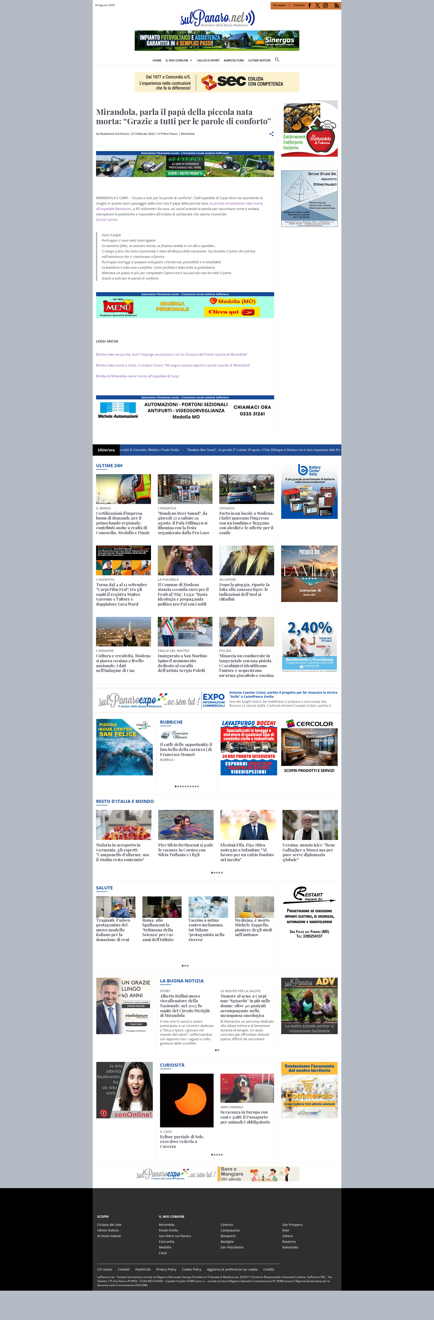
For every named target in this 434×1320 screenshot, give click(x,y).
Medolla (165, 1247)
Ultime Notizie (108, 1230)
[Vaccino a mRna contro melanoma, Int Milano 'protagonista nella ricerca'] (208, 907)
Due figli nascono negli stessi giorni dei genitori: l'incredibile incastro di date (246, 1117)
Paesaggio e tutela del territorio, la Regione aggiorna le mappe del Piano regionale (182, 1119)
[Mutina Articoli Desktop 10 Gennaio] (185, 318)
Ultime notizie (259, 60)
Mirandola (188, 134)
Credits (268, 1269)
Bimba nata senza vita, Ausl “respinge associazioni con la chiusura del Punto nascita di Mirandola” (171, 354)
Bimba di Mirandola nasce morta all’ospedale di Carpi (137, 376)
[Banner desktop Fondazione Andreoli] (185, 177)
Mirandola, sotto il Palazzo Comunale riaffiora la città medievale (245, 1001)
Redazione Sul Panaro (114, 134)
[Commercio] (309, 1116)
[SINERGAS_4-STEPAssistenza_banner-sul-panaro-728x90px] (185, 421)
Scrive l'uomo (106, 219)
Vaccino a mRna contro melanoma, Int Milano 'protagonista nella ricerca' (206, 930)
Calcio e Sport (208, 60)
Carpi (163, 1253)
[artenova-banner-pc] (217, 1173)
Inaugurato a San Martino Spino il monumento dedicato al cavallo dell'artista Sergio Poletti (182, 663)
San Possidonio (232, 1247)
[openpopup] (338, 60)
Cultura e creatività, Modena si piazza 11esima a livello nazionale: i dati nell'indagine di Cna (123, 663)
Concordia (166, 1241)
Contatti (299, 5)
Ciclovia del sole (109, 1224)
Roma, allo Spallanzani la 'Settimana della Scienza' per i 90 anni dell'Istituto (157, 930)
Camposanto (230, 1230)
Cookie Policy (191, 1269)
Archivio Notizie (109, 1236)
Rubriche (171, 722)
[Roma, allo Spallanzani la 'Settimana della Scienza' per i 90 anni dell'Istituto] (162, 907)
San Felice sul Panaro (175, 1236)
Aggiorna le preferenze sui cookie (232, 1269)
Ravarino (289, 1241)
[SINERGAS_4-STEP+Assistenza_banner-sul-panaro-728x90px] (217, 49)
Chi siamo (279, 5)
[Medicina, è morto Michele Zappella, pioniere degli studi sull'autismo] (254, 907)
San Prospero (292, 1224)
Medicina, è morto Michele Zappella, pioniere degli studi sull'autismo (253, 927)
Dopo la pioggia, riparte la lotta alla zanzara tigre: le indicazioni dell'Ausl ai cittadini (244, 592)
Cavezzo (227, 1224)
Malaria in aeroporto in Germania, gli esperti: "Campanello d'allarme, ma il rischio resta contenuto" (122, 852)
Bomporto (228, 1236)
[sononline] (124, 1116)
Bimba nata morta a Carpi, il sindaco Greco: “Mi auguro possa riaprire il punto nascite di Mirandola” (173, 365)
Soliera (287, 1236)
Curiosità (172, 1065)
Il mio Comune (177, 60)
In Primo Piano (167, 134)
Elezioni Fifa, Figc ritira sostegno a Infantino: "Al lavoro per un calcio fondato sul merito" (247, 852)
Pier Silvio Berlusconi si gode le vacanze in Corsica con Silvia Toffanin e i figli (185, 850)
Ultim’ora (106, 450)
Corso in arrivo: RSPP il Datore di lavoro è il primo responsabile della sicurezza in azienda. (282, 694)
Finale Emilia (168, 1230)
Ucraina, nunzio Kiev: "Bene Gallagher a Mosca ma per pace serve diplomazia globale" (309, 852)
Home (157, 60)
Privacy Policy (166, 1269)
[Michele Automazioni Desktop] (217, 82)
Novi (285, 1230)
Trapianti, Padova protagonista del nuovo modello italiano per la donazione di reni (113, 930)
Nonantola (290, 1247)
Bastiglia (227, 1241)
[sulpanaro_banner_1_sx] (309, 1031)
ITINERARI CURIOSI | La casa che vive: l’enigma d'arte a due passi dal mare (185, 749)
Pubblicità (143, 1269)
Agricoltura (234, 60)
